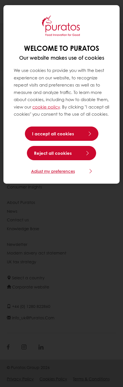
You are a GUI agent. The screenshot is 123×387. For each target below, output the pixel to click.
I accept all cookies (53, 134)
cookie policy (46, 107)
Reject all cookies (53, 153)
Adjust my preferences (53, 171)
